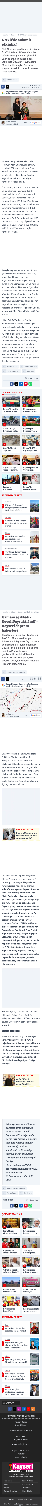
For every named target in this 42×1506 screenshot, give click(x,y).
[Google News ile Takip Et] (35, 123)
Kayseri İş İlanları (21, 1457)
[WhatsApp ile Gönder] (30, 384)
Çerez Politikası (27, 1484)
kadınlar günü (12, 80)
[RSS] (33, 1409)
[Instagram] (19, 1409)
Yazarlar (21, 1454)
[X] (14, 1409)
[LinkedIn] (24, 1409)
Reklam (6, 1488)
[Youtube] (28, 1409)
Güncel (13, 35)
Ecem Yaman (12, 123)
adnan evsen (11, 1193)
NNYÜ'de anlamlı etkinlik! (27, 35)
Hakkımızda (8, 1481)
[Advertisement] (21, 16)
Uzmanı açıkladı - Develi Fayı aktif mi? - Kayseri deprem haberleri (29, 612)
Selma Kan (12, 715)
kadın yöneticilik (31, 367)
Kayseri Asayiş (21, 1436)
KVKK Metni (26, 1488)
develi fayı (28, 1193)
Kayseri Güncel (21, 1422)
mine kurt (30, 371)
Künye (6, 1484)
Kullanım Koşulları (10, 1491)
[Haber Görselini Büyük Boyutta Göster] (21, 108)
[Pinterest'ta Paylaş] (26, 384)
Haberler (5, 35)
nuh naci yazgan (13, 371)
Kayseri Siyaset (21, 1425)
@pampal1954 (23, 1165)
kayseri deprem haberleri (16, 672)
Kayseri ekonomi (21, 1439)
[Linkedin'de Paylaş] (21, 384)
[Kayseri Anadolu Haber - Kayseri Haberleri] (21, 1467)
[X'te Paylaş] (7, 87)
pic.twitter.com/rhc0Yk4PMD (22, 1168)
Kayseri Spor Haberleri (21, 1450)
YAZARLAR (10, 1403)
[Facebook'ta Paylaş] (3, 87)
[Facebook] (10, 1409)
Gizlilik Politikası (27, 1481)
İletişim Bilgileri (27, 1491)
